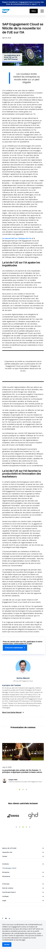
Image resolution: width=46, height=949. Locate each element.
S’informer (5, 884)
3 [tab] (26, 790)
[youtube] (6, 918)
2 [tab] (23, 790)
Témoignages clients (9, 868)
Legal (4, 900)
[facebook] (2, 918)
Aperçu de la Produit (9, 848)
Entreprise (5, 872)
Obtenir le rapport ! (31, 4)
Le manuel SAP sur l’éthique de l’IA (16, 238)
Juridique (5, 896)
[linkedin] (9, 918)
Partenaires (6, 876)
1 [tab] (20, 790)
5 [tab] (30, 827)
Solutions (5, 864)
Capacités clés (7, 852)
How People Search (9, 892)
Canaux (4, 856)
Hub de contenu (7, 888)
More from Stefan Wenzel (12, 712)
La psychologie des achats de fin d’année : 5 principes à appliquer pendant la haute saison (22, 771)
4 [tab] (26, 827)
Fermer (6, 944)
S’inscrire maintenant (14, 648)
